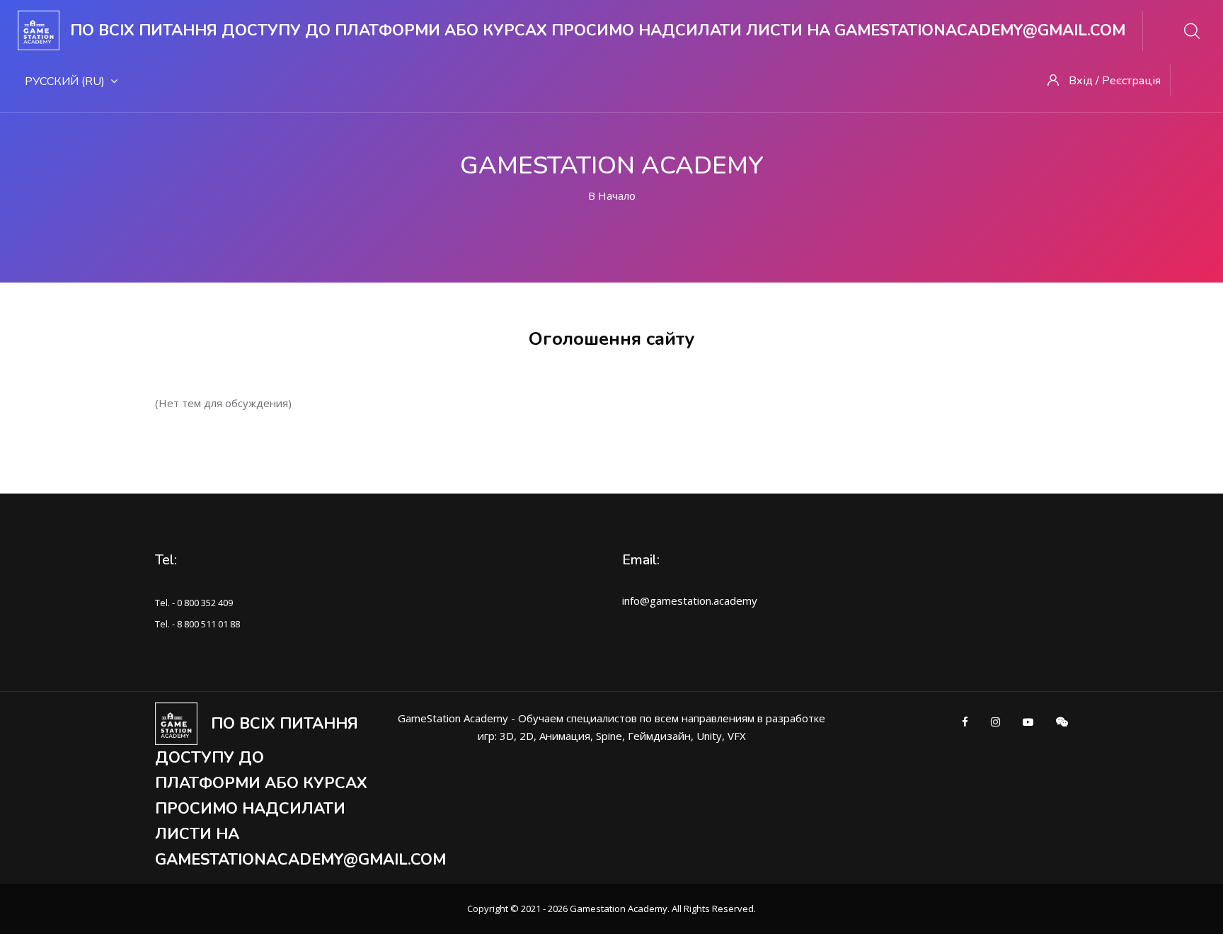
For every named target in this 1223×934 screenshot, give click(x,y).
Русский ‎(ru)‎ (65, 81)
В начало (612, 195)
